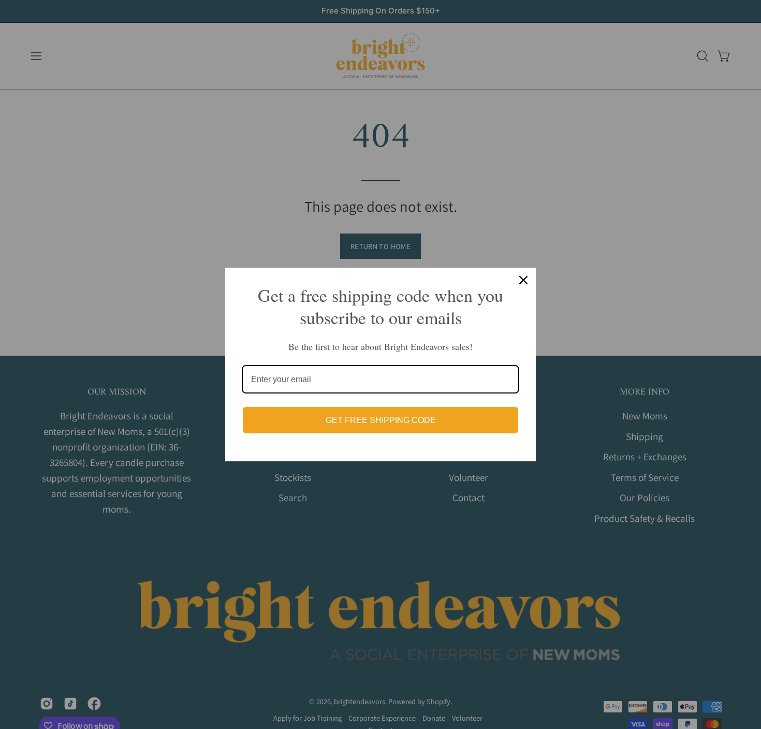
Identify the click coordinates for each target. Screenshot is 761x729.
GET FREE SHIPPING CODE (381, 420)
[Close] (523, 280)
